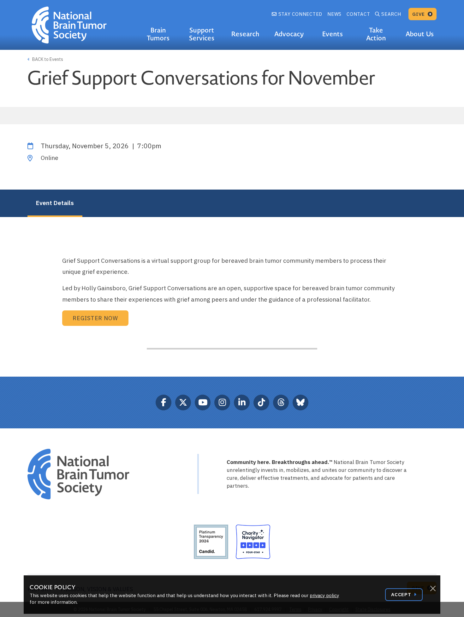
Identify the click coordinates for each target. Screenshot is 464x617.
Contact (358, 14)
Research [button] (245, 34)
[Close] (432, 588)
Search (391, 14)
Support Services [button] (202, 34)
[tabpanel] (232, 228)
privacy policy (324, 595)
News (334, 14)
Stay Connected (299, 14)
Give (419, 14)
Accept (402, 594)
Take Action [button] (376, 34)
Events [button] (332, 34)
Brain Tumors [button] (158, 34)
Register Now (95, 318)
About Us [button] (420, 34)
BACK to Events (47, 59)
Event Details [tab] (55, 203)
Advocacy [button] (289, 34)
